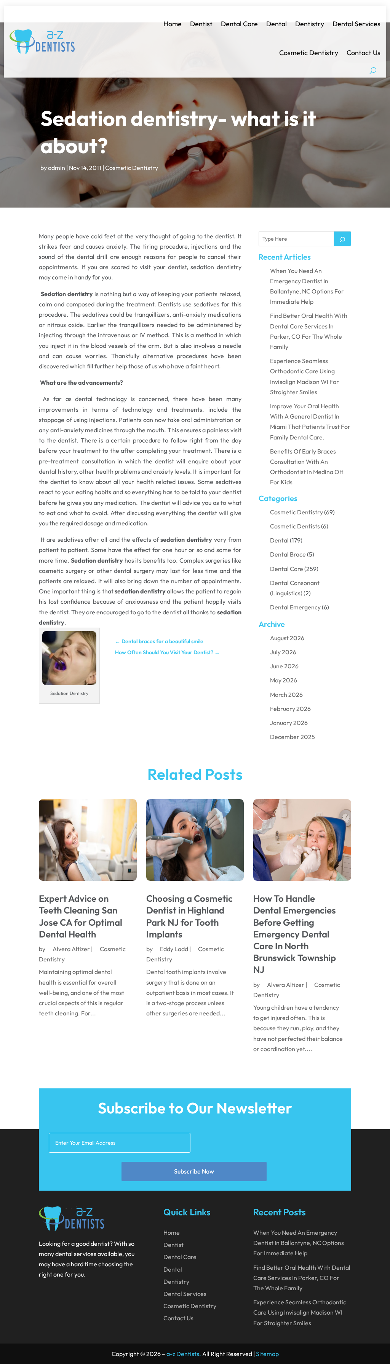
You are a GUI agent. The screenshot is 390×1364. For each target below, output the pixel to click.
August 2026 (287, 638)
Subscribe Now (194, 1171)
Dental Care (239, 23)
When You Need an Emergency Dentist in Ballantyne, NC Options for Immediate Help (298, 1243)
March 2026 (286, 694)
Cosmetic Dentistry (308, 52)
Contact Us (363, 52)
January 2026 (289, 722)
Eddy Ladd (174, 949)
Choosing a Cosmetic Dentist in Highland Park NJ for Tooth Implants (189, 916)
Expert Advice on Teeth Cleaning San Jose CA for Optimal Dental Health (80, 916)
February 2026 (290, 708)
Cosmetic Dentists (295, 526)
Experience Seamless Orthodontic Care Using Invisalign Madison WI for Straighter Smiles (299, 1312)
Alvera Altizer (71, 949)
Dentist (201, 23)
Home (172, 23)
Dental (276, 23)
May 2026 (283, 680)
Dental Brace (288, 554)
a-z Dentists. (183, 1354)
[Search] (342, 238)
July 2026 (283, 652)
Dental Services (356, 23)
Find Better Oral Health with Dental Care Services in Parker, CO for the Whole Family (301, 1278)
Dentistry (309, 23)
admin (56, 167)
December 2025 (292, 737)
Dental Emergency (295, 607)
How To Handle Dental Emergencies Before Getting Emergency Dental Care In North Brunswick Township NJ (294, 934)
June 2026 (284, 666)
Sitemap (267, 1354)
